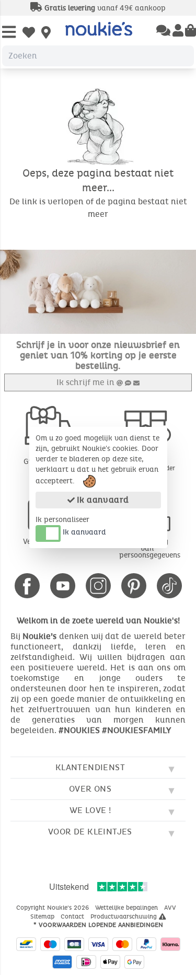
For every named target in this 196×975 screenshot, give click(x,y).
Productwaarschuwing (124, 916)
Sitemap (43, 916)
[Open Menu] (9, 32)
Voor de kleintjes (90, 832)
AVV (171, 907)
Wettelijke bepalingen (127, 907)
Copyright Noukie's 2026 (53, 907)
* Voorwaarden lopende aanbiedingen (98, 924)
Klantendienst (90, 767)
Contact (73, 916)
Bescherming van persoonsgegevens (149, 548)
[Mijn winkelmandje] (190, 31)
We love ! (90, 810)
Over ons (90, 789)
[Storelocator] (46, 33)
